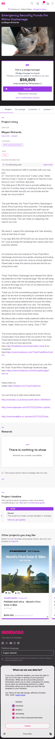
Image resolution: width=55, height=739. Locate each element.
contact (14, 136)
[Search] (32, 3)
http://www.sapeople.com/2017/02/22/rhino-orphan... (27, 407)
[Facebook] (3, 643)
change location (39, 9)
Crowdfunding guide (36, 503)
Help (21, 503)
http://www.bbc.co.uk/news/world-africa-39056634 (26, 399)
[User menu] (48, 3)
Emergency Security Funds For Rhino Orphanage (25, 17)
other (5, 155)
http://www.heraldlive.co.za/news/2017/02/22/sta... (26, 416)
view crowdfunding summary (27, 98)
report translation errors (14, 660)
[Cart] (38, 3)
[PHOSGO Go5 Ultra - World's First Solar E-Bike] (25, 569)
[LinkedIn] (18, 643)
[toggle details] (48, 617)
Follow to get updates (17, 520)
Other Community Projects (12, 145)
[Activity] (43, 3)
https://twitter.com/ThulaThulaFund (24, 386)
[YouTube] (10, 643)
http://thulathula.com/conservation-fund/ (26, 346)
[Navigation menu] (52, 3)
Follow (27, 89)
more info (6, 136)
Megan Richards (11, 22)
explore (14, 541)
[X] (7, 643)
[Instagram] (15, 643)
